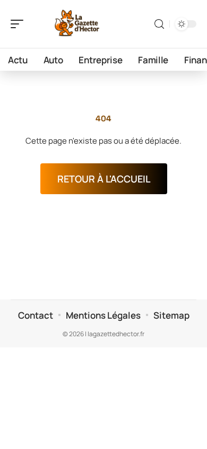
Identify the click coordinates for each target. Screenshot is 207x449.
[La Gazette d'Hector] (76, 24)
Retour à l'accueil (103, 178)
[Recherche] (159, 24)
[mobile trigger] (20, 24)
